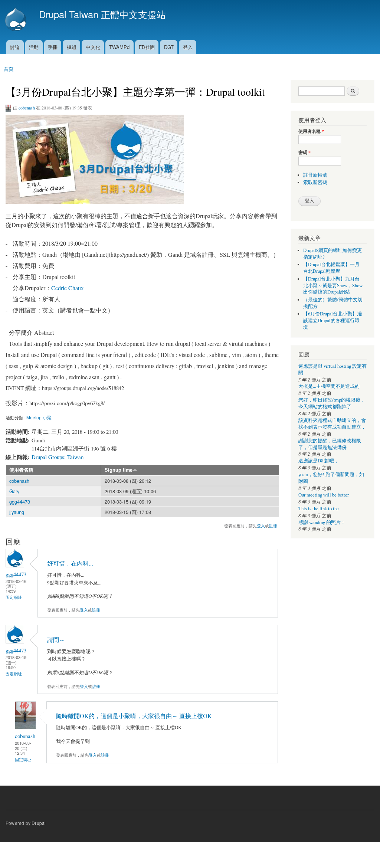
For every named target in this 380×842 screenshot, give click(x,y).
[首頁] (16, 20)
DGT (169, 46)
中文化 (93, 46)
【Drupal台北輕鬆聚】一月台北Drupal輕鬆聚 (331, 267)
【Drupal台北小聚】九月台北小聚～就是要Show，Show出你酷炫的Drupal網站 (333, 285)
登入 (188, 46)
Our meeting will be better (323, 495)
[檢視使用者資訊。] (15, 565)
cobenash (27, 108)
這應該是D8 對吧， (318, 461)
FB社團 (147, 46)
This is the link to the (318, 508)
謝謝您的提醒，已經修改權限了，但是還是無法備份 (329, 444)
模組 (71, 46)
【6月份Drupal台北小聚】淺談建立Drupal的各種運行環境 (332, 320)
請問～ (56, 640)
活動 (34, 46)
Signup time (118, 469)
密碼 (304, 152)
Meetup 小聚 (39, 417)
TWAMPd (119, 46)
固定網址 (14, 597)
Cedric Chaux (67, 288)
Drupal (39, 823)
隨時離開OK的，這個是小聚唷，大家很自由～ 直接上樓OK (134, 716)
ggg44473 (19, 501)
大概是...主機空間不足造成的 (329, 386)
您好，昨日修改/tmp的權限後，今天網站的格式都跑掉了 (331, 403)
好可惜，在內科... (70, 563)
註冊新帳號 (315, 175)
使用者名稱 (21, 469)
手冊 (53, 46)
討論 (15, 46)
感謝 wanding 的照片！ (321, 522)
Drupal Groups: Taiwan (57, 457)
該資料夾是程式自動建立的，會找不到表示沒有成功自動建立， (332, 423)
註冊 (273, 525)
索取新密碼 (315, 182)
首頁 (8, 68)
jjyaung (16, 511)
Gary (14, 491)
